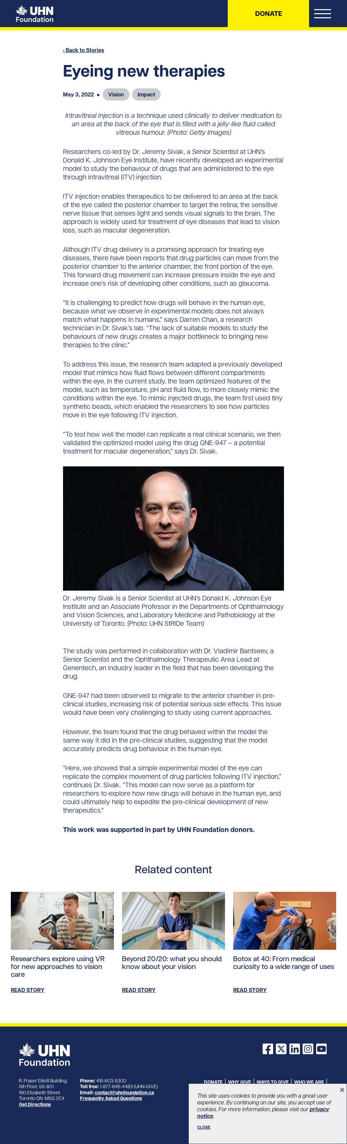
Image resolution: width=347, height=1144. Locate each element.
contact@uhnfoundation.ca (124, 1093)
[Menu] (322, 15)
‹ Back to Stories (83, 50)
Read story (27, 990)
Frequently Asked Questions (111, 1098)
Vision (116, 94)
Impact (146, 94)
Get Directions (35, 1104)
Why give (239, 1082)
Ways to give (273, 1082)
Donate (268, 13)
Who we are (309, 1082)
